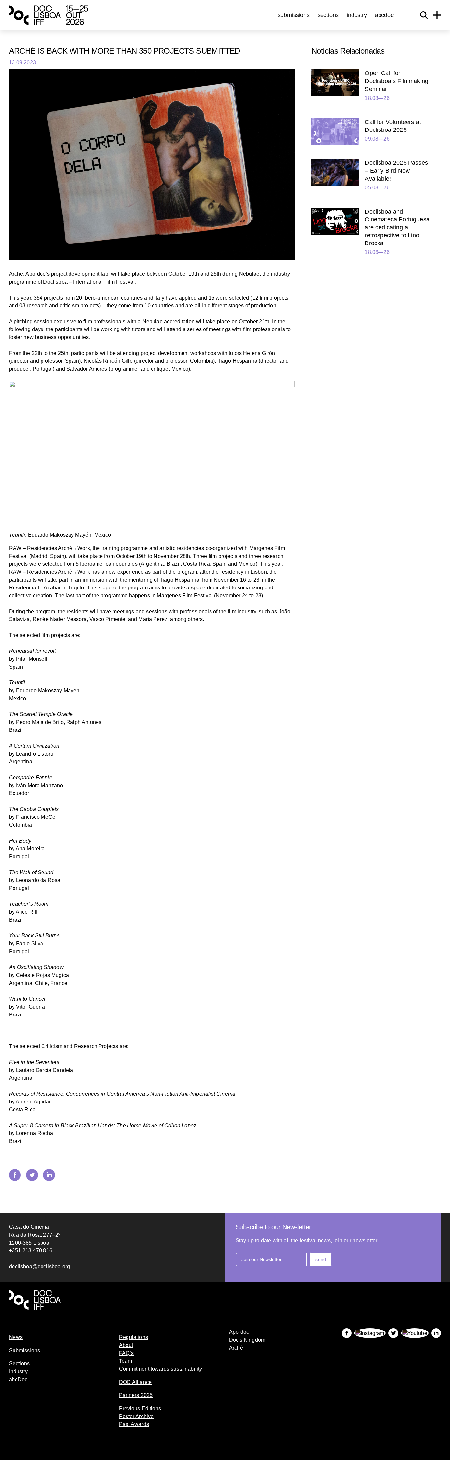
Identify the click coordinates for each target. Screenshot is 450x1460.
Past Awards (134, 1424)
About (126, 1345)
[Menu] (437, 15)
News (16, 1337)
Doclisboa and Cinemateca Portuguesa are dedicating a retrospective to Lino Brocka (397, 227)
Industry (357, 15)
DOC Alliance (135, 1382)
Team (125, 1361)
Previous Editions (140, 1408)
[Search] (424, 15)
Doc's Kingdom (247, 1340)
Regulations (133, 1337)
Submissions (294, 15)
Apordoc (239, 1332)
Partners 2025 (136, 1395)
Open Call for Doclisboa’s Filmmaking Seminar (396, 81)
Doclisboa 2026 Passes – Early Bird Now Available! (396, 170)
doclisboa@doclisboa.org (39, 1266)
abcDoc (384, 15)
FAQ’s (126, 1353)
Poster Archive (136, 1416)
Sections (328, 15)
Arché (236, 1348)
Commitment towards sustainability (160, 1369)
